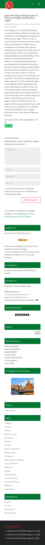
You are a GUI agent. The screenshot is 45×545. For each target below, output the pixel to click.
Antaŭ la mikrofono (12, 449)
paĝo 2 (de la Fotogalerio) (14, 460)
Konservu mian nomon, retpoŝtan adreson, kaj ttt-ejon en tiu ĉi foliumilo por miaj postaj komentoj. (21, 191)
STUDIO (7, 427)
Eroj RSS (7, 506)
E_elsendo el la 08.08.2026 (16, 538)
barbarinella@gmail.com (17, 297)
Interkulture (9, 438)
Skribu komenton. (10, 27)
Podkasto (8, 423)
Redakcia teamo (10, 434)
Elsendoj (7, 441)
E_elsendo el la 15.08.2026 (16, 534)
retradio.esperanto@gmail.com (16, 294)
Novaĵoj (7, 445)
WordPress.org (10, 513)
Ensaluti (7, 502)
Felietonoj (8, 467)
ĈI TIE (30, 270)
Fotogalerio (9, 456)
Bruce (16, 24)
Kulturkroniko (34, 24)
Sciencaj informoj (11, 463)
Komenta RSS (9, 509)
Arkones (7, 430)
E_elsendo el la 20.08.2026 (16, 531)
